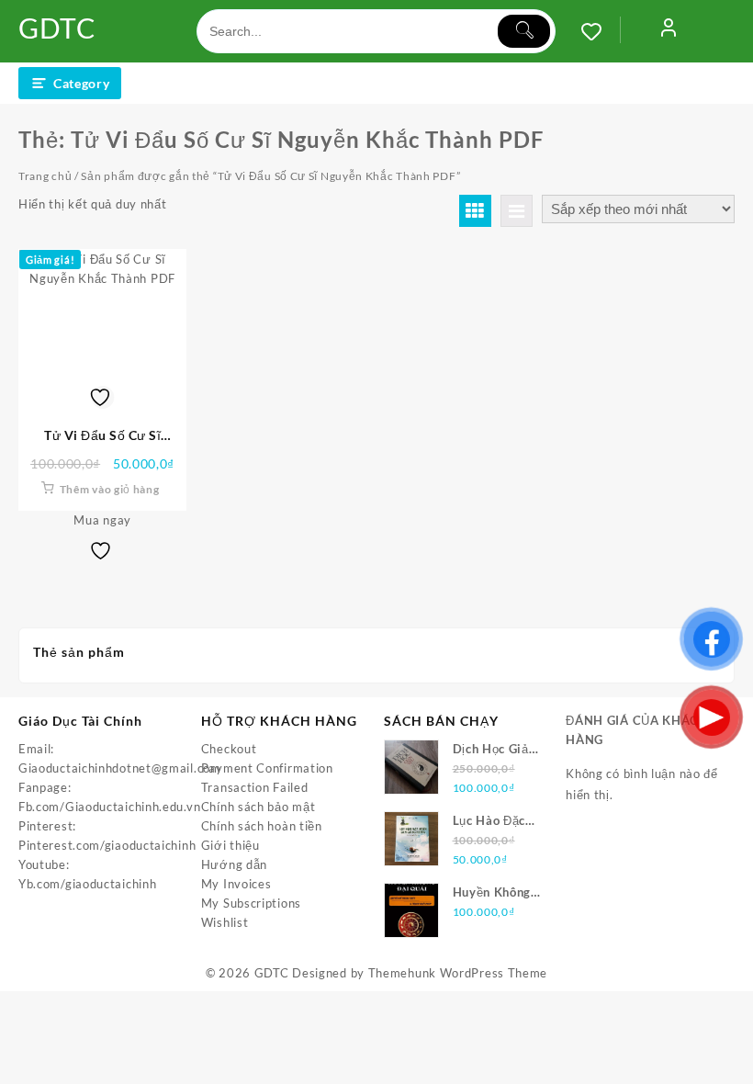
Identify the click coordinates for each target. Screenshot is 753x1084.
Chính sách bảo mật (258, 806)
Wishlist (225, 922)
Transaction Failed (255, 787)
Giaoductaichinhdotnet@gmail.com (119, 768)
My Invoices (236, 883)
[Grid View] (475, 211)
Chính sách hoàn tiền (261, 826)
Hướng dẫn (234, 864)
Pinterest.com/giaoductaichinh (107, 845)
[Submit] (524, 31)
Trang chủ (45, 176)
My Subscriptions (251, 903)
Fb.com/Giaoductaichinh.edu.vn (109, 806)
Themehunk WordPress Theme (458, 972)
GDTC (57, 27)
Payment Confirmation (267, 768)
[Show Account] (668, 31)
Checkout (229, 748)
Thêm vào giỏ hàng (110, 489)
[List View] (516, 211)
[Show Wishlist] (600, 31)
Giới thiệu (230, 845)
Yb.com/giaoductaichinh (87, 883)
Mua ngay (102, 520)
